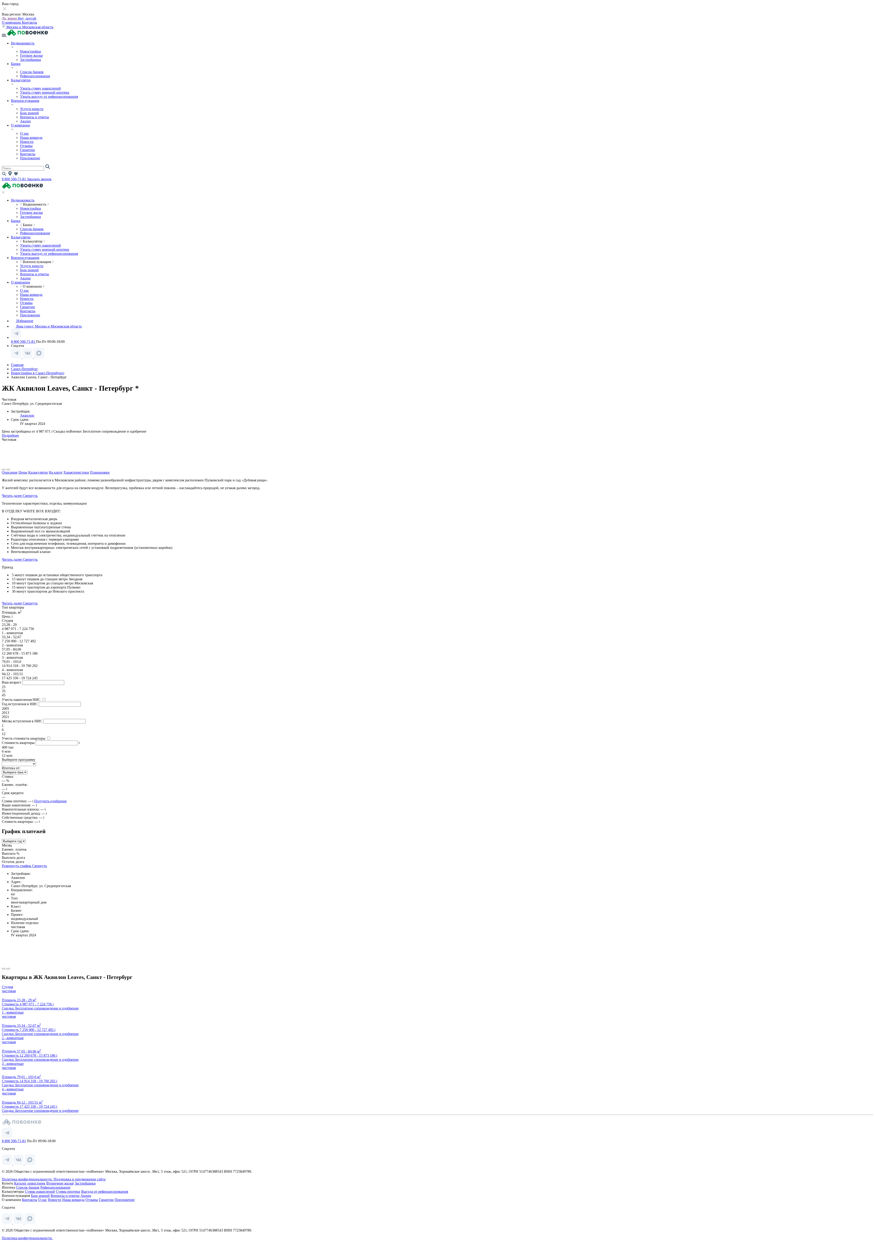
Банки (16, 64)
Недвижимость (22, 43)
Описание (10, 472)
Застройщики (30, 60)
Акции (25, 121)
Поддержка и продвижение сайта (80, 1179)
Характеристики (76, 472)
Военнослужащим (25, 101)
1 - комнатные (13, 1012)
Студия (7, 987)
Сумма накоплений (40, 1191)
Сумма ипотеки (68, 1191)
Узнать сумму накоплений (40, 88)
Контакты (29, 22)
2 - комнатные (13, 1038)
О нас (24, 133)
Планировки (100, 472)
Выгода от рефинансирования (104, 1191)
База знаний (29, 113)
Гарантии (27, 150)
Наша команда (31, 137)
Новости (26, 142)
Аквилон (27, 415)
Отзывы (26, 146)
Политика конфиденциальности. (28, 1179)
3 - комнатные (13, 1064)
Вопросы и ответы (34, 117)
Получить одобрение (50, 801)
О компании (12, 22)
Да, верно (10, 18)
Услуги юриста (31, 109)
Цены (22, 472)
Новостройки (30, 51)
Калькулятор (21, 80)
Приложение (30, 158)
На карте (55, 472)
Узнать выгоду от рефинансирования (49, 96)
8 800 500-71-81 (14, 179)
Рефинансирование (35, 76)
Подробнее (10, 435)
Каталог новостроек (29, 1183)
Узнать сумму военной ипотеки (44, 92)
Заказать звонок (39, 179)
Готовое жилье (31, 55)
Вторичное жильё (60, 1183)
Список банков (32, 72)
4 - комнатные (13, 1089)
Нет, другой (27, 18)
